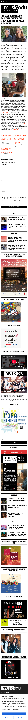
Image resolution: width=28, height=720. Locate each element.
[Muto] (23, 368)
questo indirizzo (5, 71)
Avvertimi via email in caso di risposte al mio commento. (14, 200)
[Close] (26, 695)
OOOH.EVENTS (22, 123)
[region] (14, 707)
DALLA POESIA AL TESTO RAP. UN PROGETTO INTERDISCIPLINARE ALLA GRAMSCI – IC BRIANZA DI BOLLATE (7, 138)
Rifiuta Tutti (20, 717)
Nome (2, 180)
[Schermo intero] (25, 368)
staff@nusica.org (5, 112)
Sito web (3, 191)
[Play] (2, 368)
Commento (4, 164)
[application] (14, 362)
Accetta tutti (14, 714)
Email (2, 186)
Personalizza (7, 717)
